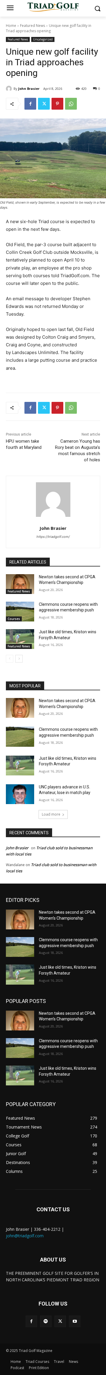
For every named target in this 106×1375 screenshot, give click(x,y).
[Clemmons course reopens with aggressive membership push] (20, 611)
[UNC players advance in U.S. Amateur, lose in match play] (20, 794)
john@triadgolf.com (25, 1235)
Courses (14, 619)
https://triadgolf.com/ (53, 537)
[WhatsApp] (71, 104)
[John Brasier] (10, 89)
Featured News (32, 25)
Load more (51, 814)
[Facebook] (30, 104)
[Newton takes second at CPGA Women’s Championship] (20, 584)
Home (11, 25)
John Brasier (28, 88)
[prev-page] (9, 659)
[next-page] (19, 659)
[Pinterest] (57, 104)
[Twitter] (44, 104)
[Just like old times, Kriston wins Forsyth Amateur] (20, 639)
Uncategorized (43, 39)
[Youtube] (74, 1321)
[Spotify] (46, 1321)
